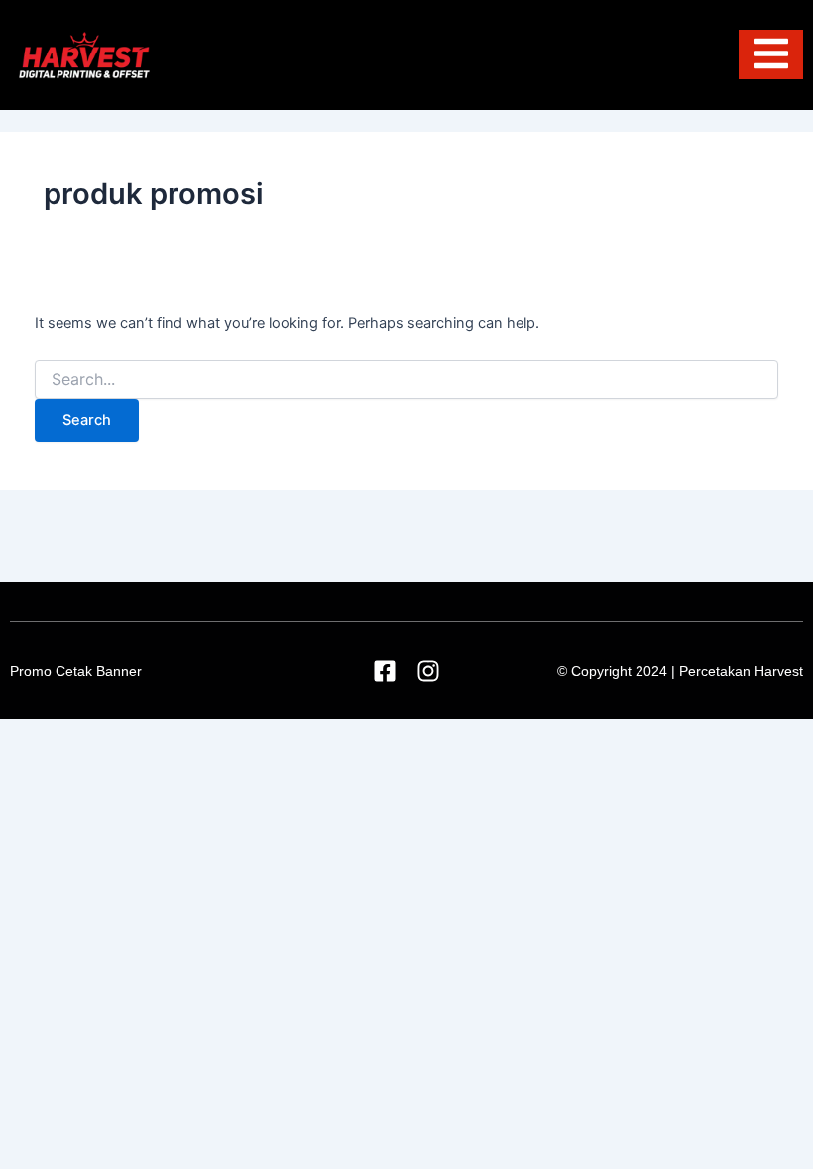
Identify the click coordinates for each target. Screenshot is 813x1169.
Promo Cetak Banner (76, 671)
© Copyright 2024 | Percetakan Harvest (680, 671)
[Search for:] (406, 380)
